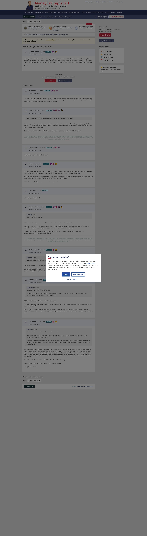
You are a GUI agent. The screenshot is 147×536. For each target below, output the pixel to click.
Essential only (78, 274)
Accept (65, 274)
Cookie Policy (90, 263)
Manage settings (72, 279)
